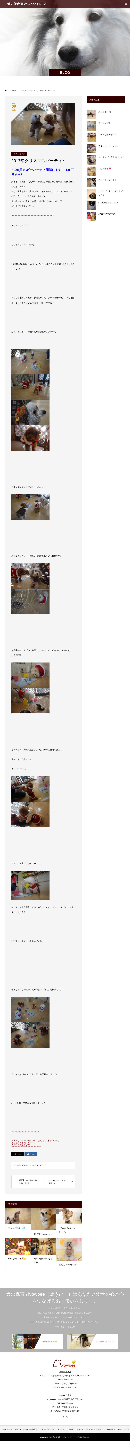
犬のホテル (17, 1429)
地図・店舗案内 (31, 1429)
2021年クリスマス (106, 214)
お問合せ (80, 1429)
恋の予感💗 (104, 168)
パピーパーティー (47, 1429)
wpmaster (25, 1165)
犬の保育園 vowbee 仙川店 (26, 3)
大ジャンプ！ (104, 123)
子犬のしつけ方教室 (66, 1429)
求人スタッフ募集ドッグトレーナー (101, 1429)
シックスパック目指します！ (111, 157)
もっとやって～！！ (107, 180)
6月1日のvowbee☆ (68, 1265)
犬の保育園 (5, 1429)
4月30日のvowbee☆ (43, 1234)
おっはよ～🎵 (104, 112)
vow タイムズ (123, 1429)
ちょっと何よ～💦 (16, 1228)
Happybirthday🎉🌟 (17, 1259)
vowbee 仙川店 (65, 1372)
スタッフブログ (19, 154)
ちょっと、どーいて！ (108, 146)
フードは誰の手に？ (107, 134)
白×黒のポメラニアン (108, 202)
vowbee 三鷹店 (65, 1395)
